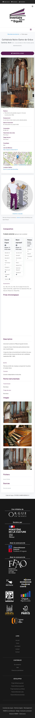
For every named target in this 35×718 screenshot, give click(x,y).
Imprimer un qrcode (17, 213)
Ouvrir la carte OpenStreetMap (10, 169)
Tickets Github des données (17, 694)
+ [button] (5, 154)
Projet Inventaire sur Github (17, 689)
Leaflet (15, 164)
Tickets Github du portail (17, 686)
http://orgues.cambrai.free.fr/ (10, 149)
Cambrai (4, 42)
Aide (17, 667)
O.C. (13, 42)
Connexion (14, 1)
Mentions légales (18, 708)
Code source (7, 1)
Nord (9, 42)
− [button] (5, 157)
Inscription (22, 1)
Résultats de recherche (13, 34)
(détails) (18, 217)
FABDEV (5, 710)
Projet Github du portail (17, 683)
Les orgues (17, 646)
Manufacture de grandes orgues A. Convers (15, 113)
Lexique (17, 649)
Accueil (17, 640)
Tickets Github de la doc (17, 691)
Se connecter (17, 664)
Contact (17, 652)
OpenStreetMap (22, 164)
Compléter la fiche (18, 53)
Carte (17, 643)
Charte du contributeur (17, 670)
